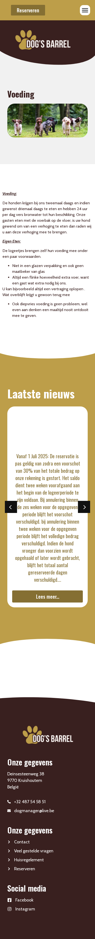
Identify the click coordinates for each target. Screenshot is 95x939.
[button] (85, 10)
